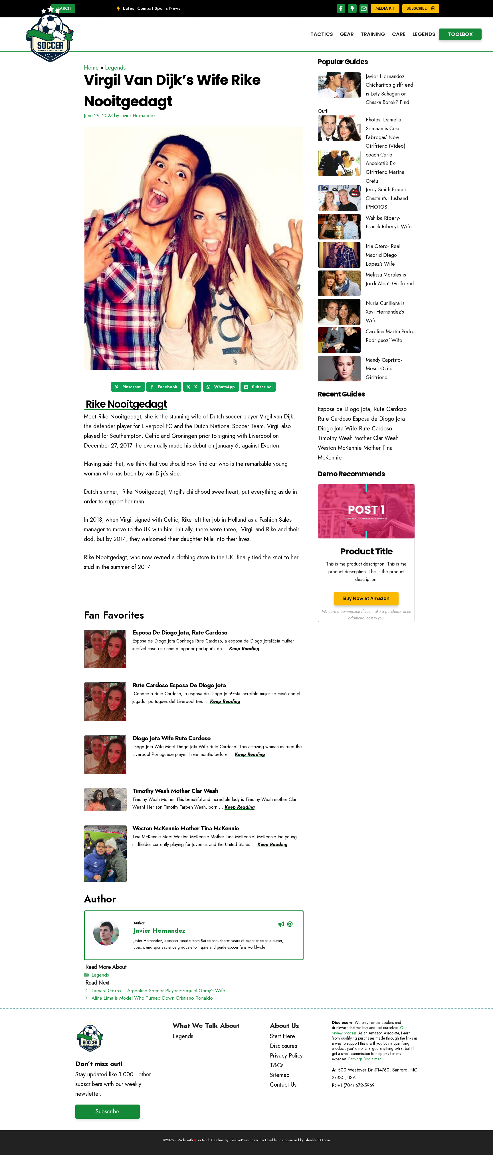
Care (399, 34)
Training (373, 34)
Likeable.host (274, 1140)
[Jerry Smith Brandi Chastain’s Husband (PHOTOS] (339, 199)
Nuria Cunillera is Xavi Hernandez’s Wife (385, 312)
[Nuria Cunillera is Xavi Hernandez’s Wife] (339, 313)
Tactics (321, 34)
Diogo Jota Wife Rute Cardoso (171, 738)
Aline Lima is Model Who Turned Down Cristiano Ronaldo (152, 998)
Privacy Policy (286, 1056)
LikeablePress (238, 1140)
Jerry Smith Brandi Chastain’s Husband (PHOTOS (387, 198)
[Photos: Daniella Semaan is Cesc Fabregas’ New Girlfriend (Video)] (339, 129)
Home (91, 68)
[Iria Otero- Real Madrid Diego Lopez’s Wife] (339, 256)
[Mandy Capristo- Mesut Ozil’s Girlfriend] (339, 370)
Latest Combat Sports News (151, 8)
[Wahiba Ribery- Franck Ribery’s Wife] (339, 228)
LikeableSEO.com (317, 1140)
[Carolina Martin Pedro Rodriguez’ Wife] (339, 341)
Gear (347, 34)
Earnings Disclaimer (364, 1059)
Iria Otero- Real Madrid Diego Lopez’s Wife (383, 255)
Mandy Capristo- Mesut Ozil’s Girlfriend (384, 368)
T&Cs (276, 1065)
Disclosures (283, 1046)
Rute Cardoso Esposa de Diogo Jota (179, 685)
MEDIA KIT (385, 8)
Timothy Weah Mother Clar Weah (175, 791)
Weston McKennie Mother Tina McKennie (185, 828)
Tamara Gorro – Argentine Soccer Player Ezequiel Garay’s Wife (158, 990)
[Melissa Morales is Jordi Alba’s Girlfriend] (339, 285)
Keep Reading (244, 648)
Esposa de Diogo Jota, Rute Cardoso (179, 632)
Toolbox (460, 34)
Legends (424, 34)
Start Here (282, 1036)
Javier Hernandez (159, 930)
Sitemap (280, 1075)
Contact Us (283, 1085)
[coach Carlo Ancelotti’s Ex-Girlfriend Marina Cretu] (339, 165)
